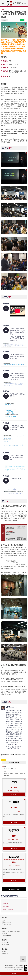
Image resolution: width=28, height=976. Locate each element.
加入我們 (4, 951)
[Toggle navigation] (22, 3)
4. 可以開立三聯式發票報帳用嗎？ (13, 679)
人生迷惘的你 (4, 20)
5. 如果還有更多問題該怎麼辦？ (12, 686)
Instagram (6, 944)
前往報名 (14, 973)
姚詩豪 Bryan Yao (11, 707)
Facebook (6, 942)
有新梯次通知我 (14, 889)
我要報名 (14, 794)
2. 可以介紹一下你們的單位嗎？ (12, 545)
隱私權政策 (5, 953)
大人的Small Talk (6, 924)
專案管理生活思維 (6, 922)
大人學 (3, 920)
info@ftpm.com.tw (6, 935)
